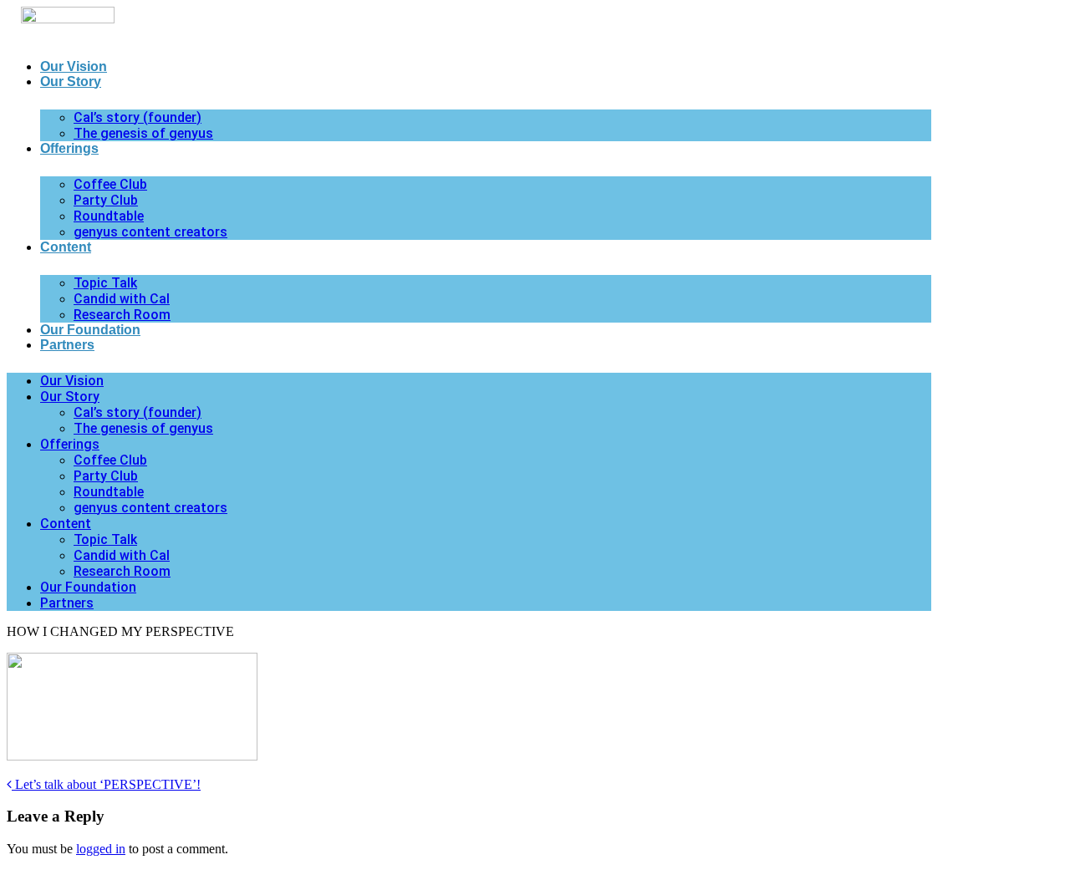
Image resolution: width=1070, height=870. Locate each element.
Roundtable (109, 216)
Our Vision (73, 66)
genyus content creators (150, 232)
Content (65, 247)
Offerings (69, 148)
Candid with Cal (122, 299)
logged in (100, 849)
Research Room (122, 315)
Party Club (106, 200)
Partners (67, 345)
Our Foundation (90, 330)
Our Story (70, 81)
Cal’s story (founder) (137, 117)
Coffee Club (110, 184)
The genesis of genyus (143, 133)
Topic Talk (105, 283)
